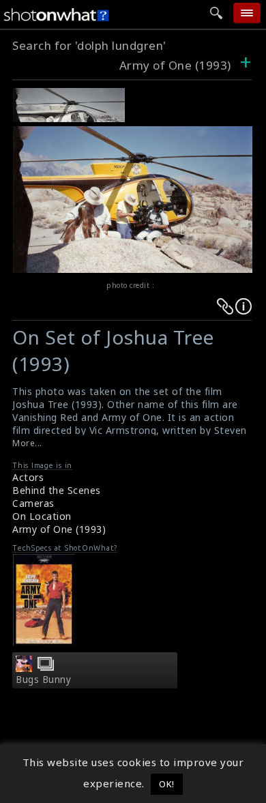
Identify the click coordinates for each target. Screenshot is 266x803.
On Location (42, 516)
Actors (28, 477)
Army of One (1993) (175, 65)
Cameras (33, 503)
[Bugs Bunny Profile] (24, 667)
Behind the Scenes (56, 490)
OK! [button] (167, 784)
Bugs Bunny (43, 679)
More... (27, 443)
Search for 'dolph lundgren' (89, 45)
